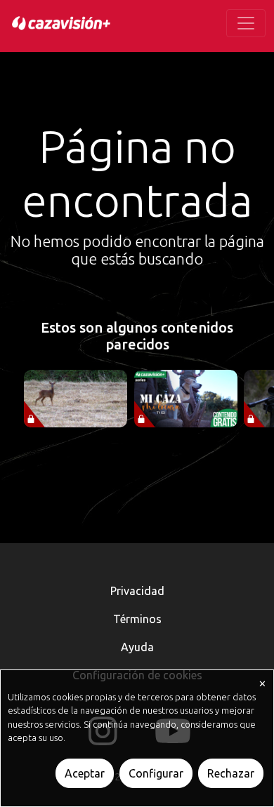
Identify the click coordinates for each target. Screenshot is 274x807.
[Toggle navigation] (246, 23)
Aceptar (85, 773)
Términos (137, 619)
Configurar (156, 773)
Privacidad (137, 591)
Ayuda (137, 647)
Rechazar (230, 773)
